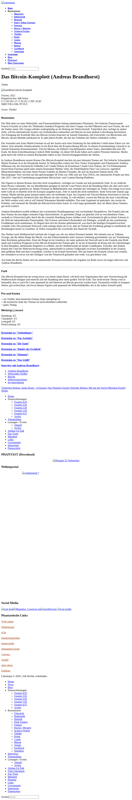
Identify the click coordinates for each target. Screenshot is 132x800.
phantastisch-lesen (10, 649)
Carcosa (6, 654)
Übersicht (19, 14)
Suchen (5, 68)
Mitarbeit (12, 436)
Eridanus (5, 670)
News (10, 8)
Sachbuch (19, 48)
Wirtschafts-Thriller (17, 373)
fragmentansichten (10, 638)
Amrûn (5, 659)
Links (11, 439)
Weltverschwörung (17, 379)
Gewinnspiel (14, 442)
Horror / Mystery (22, 28)
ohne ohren (7, 665)
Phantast (12, 60)
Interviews (13, 54)
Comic (17, 40)
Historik (18, 20)
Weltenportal (7, 627)
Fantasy (18, 25)
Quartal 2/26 (20, 407)
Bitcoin (11, 376)
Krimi (16, 37)
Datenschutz (14, 448)
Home (11, 396)
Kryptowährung (16, 382)
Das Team (13, 433)
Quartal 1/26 (20, 410)
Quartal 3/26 (20, 405)
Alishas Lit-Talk (16, 430)
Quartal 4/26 (20, 402)
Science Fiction (22, 31)
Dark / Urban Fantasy (24, 22)
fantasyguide (7, 643)
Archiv (17, 416)
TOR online (7, 621)
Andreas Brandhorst (18, 371)
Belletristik (19, 17)
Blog (10, 57)
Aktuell (18, 425)
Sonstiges (19, 51)
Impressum (13, 445)
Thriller (17, 34)
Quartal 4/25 (20, 413)
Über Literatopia (16, 63)
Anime (17, 46)
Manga (17, 43)
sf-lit (3, 632)
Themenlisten (14, 419)
